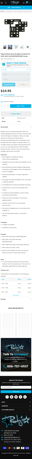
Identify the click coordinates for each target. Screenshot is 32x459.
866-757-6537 (8, 435)
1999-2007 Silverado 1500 (24, 11)
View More (16, 295)
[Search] (6, 3)
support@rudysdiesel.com (12, 437)
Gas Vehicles (9, 11)
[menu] (2, 3)
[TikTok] (16, 397)
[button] (2, 42)
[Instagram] (11, 397)
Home (2, 11)
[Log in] (24, 3)
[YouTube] (20, 397)
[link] (8, 332)
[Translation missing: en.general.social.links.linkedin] (25, 397)
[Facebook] (7, 397)
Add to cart (21, 106)
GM (15, 11)
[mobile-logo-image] (14, 3)
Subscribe (16, 391)
